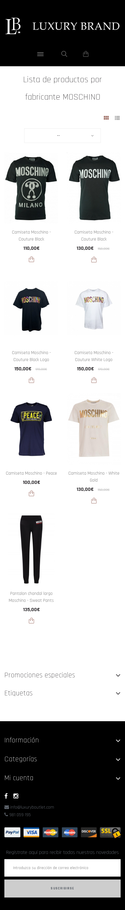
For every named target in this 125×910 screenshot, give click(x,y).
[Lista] (117, 118)
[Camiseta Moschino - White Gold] (94, 429)
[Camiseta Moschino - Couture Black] (31, 188)
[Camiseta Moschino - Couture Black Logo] (31, 308)
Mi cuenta (18, 778)
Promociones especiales (39, 675)
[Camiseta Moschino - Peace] (31, 429)
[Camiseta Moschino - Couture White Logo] (94, 308)
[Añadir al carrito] (32, 259)
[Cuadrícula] (106, 118)
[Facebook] (6, 796)
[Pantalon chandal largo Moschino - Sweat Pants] (31, 549)
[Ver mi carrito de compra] (86, 54)
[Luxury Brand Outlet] (62, 26)
